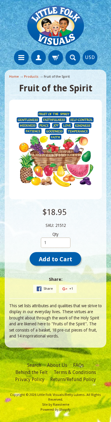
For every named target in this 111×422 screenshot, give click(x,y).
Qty (55, 234)
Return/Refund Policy (73, 379)
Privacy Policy (29, 379)
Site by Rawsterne (55, 405)
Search (34, 365)
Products (31, 76)
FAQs (78, 365)
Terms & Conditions (75, 372)
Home (14, 76)
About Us (57, 365)
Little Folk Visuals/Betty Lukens (61, 395)
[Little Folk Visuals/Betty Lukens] (55, 26)
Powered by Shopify (55, 410)
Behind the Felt (31, 372)
